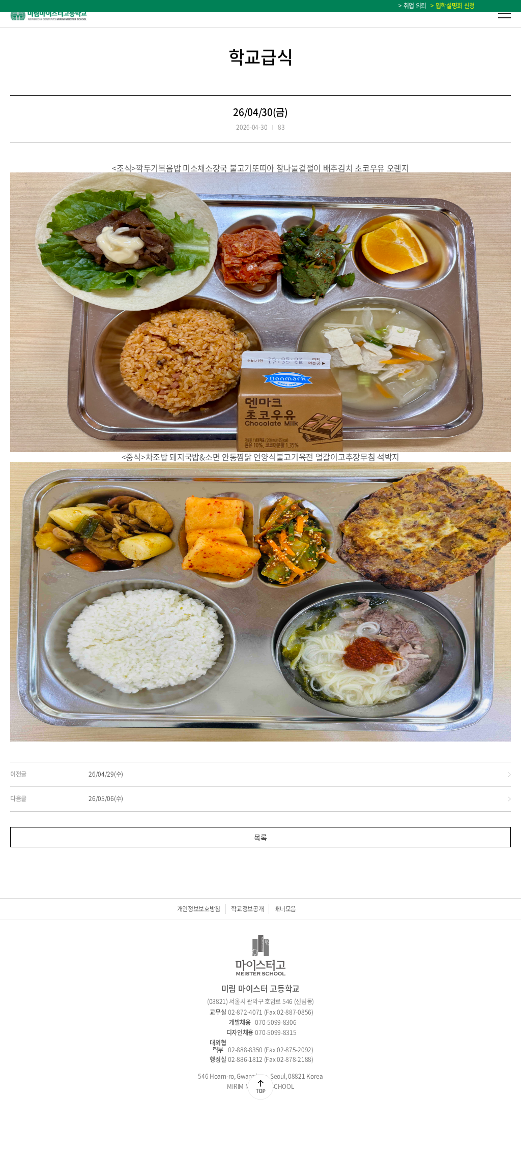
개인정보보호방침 (199, 908)
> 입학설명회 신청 (451, 5)
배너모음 (285, 908)
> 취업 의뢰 (412, 5)
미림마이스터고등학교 (49, 14)
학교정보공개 (247, 908)
